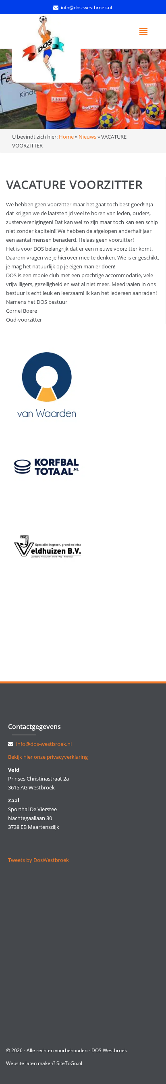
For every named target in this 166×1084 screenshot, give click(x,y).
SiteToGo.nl (69, 1063)
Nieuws (87, 136)
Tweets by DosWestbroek (38, 860)
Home (66, 136)
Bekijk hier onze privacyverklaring (48, 756)
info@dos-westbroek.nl (86, 7)
